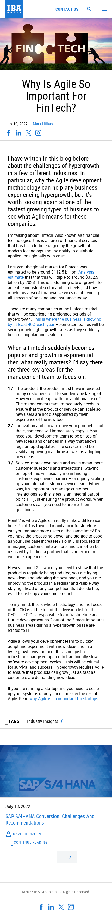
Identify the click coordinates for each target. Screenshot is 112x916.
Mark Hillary (42, 124)
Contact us (66, 9)
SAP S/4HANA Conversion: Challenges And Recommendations (50, 819)
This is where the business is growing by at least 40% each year (54, 321)
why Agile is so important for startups (63, 699)
